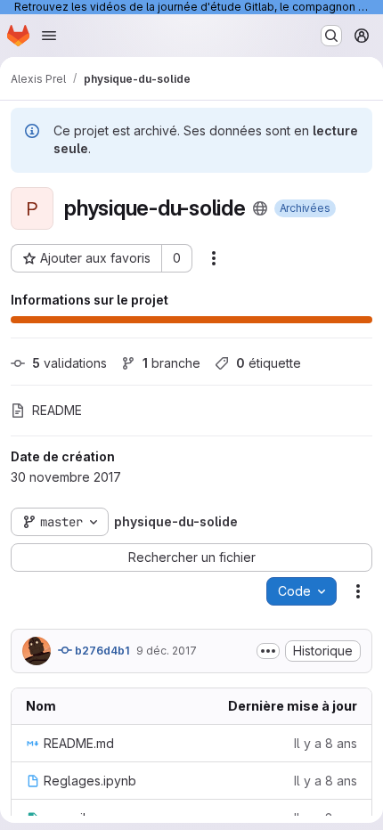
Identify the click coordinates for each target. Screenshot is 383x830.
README (57, 410)
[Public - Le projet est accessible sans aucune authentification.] (260, 208)
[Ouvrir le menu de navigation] (49, 35)
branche (171, 362)
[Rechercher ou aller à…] (331, 35)
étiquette (268, 362)
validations (69, 362)
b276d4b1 (100, 650)
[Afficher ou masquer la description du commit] (268, 651)
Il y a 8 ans (325, 743)
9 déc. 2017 (166, 650)
